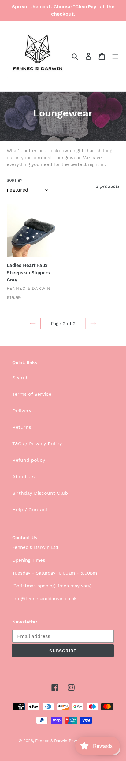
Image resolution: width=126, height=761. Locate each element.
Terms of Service (31, 394)
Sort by (14, 180)
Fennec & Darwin (51, 740)
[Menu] (115, 56)
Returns (21, 427)
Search (20, 377)
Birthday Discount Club (40, 493)
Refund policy (28, 460)
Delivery (21, 411)
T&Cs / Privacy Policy (37, 444)
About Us (23, 477)
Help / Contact (30, 510)
